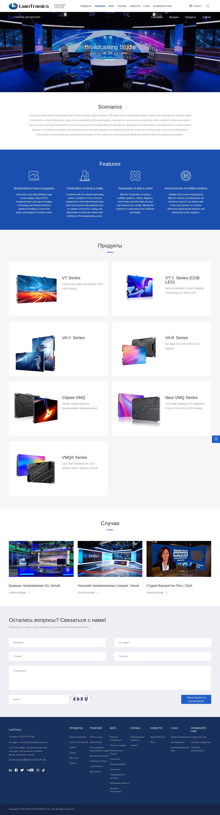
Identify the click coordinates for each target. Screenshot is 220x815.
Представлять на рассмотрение (196, 699)
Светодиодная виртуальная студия (99, 749)
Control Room (96, 766)
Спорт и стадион (118, 745)
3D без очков (96, 737)
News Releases (157, 737)
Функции (174, 17)
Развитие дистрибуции (197, 749)
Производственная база (180, 749)
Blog (152, 742)
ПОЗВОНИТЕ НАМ (162, 6)
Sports (73, 763)
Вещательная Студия (116, 752)
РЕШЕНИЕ (100, 6)
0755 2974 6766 (27, 736)
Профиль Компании (180, 737)
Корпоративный (117, 764)
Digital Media (96, 742)
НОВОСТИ (135, 6)
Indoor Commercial (79, 742)
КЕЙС (111, 6)
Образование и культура (117, 776)
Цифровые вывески (119, 783)
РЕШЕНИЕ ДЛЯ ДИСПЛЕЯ (27, 17)
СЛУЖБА (121, 6)
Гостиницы (115, 769)
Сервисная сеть (199, 737)
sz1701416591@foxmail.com (33, 742)
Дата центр (95, 771)
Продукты (190, 17)
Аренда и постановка (115, 790)
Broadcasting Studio (99, 756)
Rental (73, 752)
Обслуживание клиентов (137, 738)
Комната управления (116, 738)
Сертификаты (177, 742)
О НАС (146, 6)
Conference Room (98, 761)
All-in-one (74, 758)
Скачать (134, 745)
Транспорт (115, 759)
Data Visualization (78, 737)
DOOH (73, 747)
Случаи (207, 17)
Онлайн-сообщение (201, 742)
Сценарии (157, 17)
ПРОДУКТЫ (86, 6)
